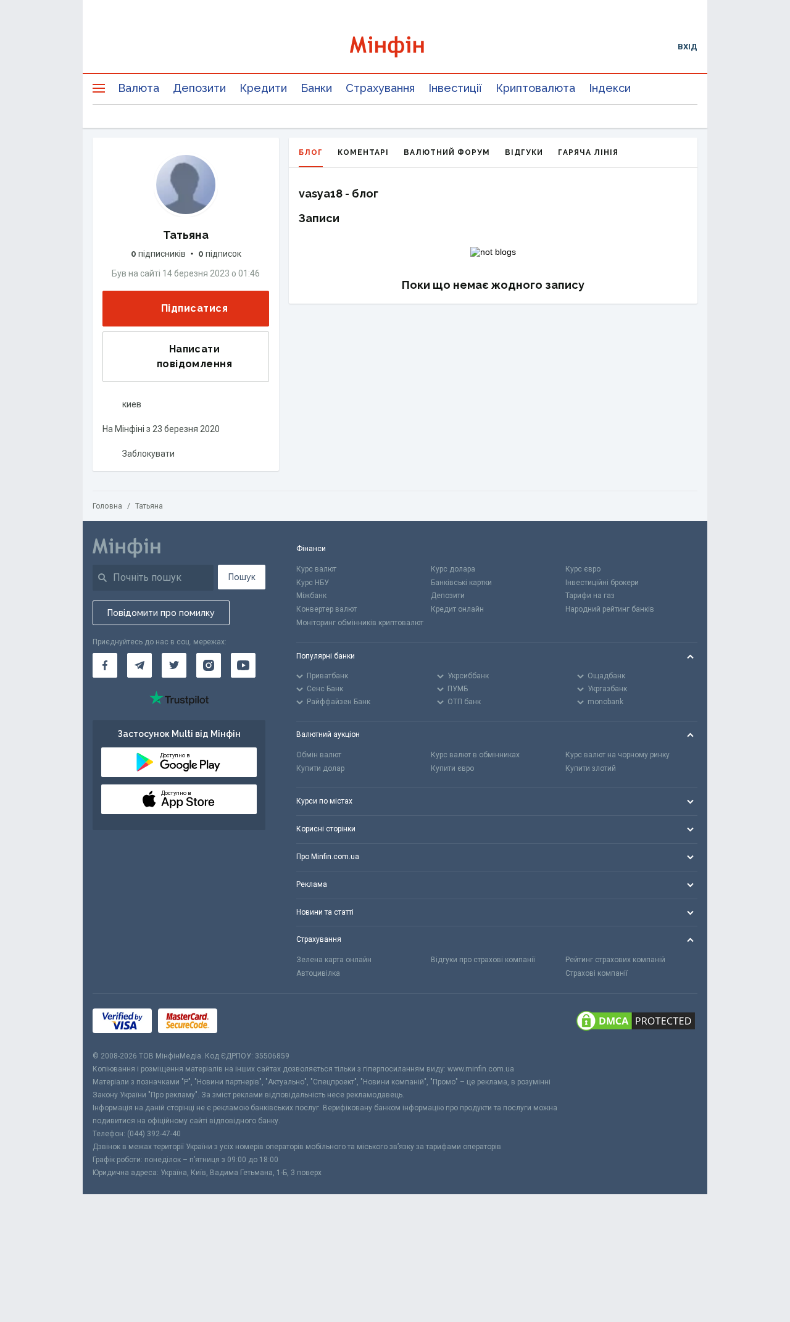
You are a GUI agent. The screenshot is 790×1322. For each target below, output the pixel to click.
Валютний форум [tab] (447, 152)
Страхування (380, 87)
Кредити (263, 87)
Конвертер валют (326, 609)
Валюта (138, 87)
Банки (316, 87)
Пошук (242, 577)
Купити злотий (590, 768)
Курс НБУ (312, 582)
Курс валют (316, 569)
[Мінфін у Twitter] (174, 665)
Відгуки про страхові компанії (483, 959)
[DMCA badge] (635, 1021)
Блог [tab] (311, 152)
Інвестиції (455, 87)
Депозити (199, 87)
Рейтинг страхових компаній (615, 959)
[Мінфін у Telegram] (139, 665)
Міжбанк (311, 595)
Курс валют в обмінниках (475, 754)
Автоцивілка (318, 973)
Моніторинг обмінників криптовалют (359, 622)
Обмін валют (318, 754)
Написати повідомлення (195, 356)
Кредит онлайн (457, 609)
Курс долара (453, 569)
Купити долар (320, 768)
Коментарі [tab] (363, 152)
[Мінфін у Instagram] (208, 665)
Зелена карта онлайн (334, 959)
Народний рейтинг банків (609, 609)
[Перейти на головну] (395, 46)
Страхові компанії (596, 973)
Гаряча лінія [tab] (588, 152)
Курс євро (583, 569)
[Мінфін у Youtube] (243, 665)
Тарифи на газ (590, 595)
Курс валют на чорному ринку (617, 754)
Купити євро (452, 768)
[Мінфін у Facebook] (105, 665)
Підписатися (194, 308)
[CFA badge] (250, 1021)
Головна (107, 506)
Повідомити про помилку (161, 613)
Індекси (610, 87)
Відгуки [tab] (524, 152)
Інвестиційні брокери (602, 582)
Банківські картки (461, 582)
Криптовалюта (535, 87)
